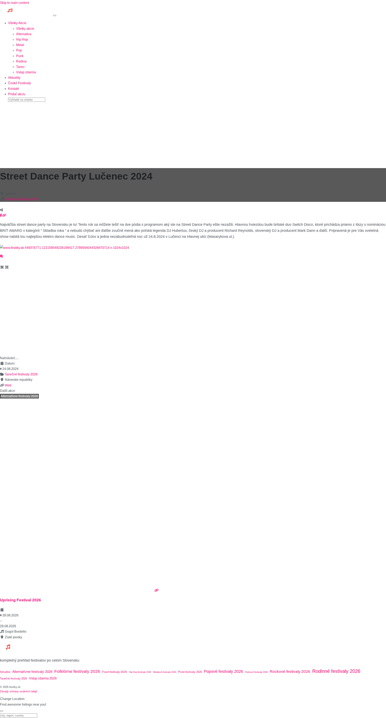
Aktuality (14, 77)
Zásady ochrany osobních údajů (18, 691)
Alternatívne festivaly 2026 (19, 396)
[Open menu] (54, 15)
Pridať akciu (16, 94)
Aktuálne (5, 671)
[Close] (1, 711)
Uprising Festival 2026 (20, 600)
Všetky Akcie (17, 23)
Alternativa (23, 34)
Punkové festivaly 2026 (256, 672)
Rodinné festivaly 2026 (336, 671)
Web (8, 385)
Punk (20, 56)
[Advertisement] (193, 133)
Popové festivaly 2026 (223, 671)
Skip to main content (14, 2)
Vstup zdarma (26, 72)
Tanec (20, 66)
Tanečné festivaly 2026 (21, 199)
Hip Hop (22, 39)
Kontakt (13, 88)
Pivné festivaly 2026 (190, 672)
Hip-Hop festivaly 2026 (140, 672)
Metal (20, 45)
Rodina (21, 61)
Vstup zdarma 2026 (43, 678)
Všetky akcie (25, 28)
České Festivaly (19, 83)
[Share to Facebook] (1, 215)
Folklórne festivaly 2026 (77, 671)
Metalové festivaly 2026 (164, 672)
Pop (19, 50)
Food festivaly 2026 (114, 671)
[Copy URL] (4, 215)
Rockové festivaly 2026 (290, 671)
